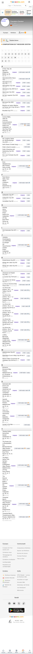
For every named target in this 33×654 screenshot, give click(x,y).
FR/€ (30, 6)
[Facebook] (9, 603)
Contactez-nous (7, 552)
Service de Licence (22, 553)
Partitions (13, 32)
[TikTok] (24, 603)
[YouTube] (14, 603)
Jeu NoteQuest (21, 587)
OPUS (23, 652)
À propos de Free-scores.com (8, 548)
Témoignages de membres (7, 555)
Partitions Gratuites (10, 575)
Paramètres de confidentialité (7, 565)
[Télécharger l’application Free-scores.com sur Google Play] (16, 610)
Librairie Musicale (9, 577)
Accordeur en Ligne (22, 579)
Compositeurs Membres (23, 548)
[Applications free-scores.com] (2, 12)
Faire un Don (20, 558)
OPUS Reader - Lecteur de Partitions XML (23, 576)
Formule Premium (22, 556)
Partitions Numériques (6, 581)
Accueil (3, 652)
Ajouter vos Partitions (23, 550)
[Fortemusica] (10, 621)
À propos (5, 32)
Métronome (20, 590)
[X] (19, 603)
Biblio (16, 652)
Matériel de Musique (7, 585)
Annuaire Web (21, 582)
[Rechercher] (25, 5)
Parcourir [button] (10, 652)
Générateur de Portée (23, 585)
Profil (30, 652)
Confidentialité (7, 562)
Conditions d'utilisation (9, 559)
